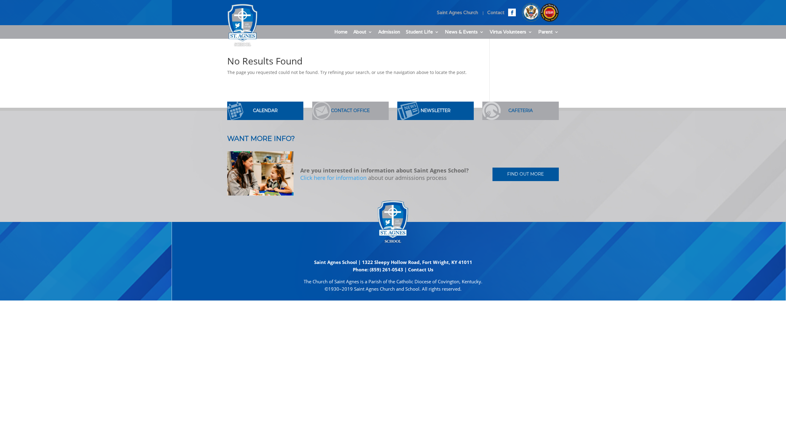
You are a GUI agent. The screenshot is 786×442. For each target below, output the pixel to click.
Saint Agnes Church (457, 12)
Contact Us (420, 269)
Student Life (419, 32)
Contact (495, 12)
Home (341, 32)
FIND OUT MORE (525, 174)
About (359, 32)
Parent (545, 32)
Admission (389, 32)
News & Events (461, 32)
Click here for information (333, 177)
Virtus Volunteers (508, 32)
